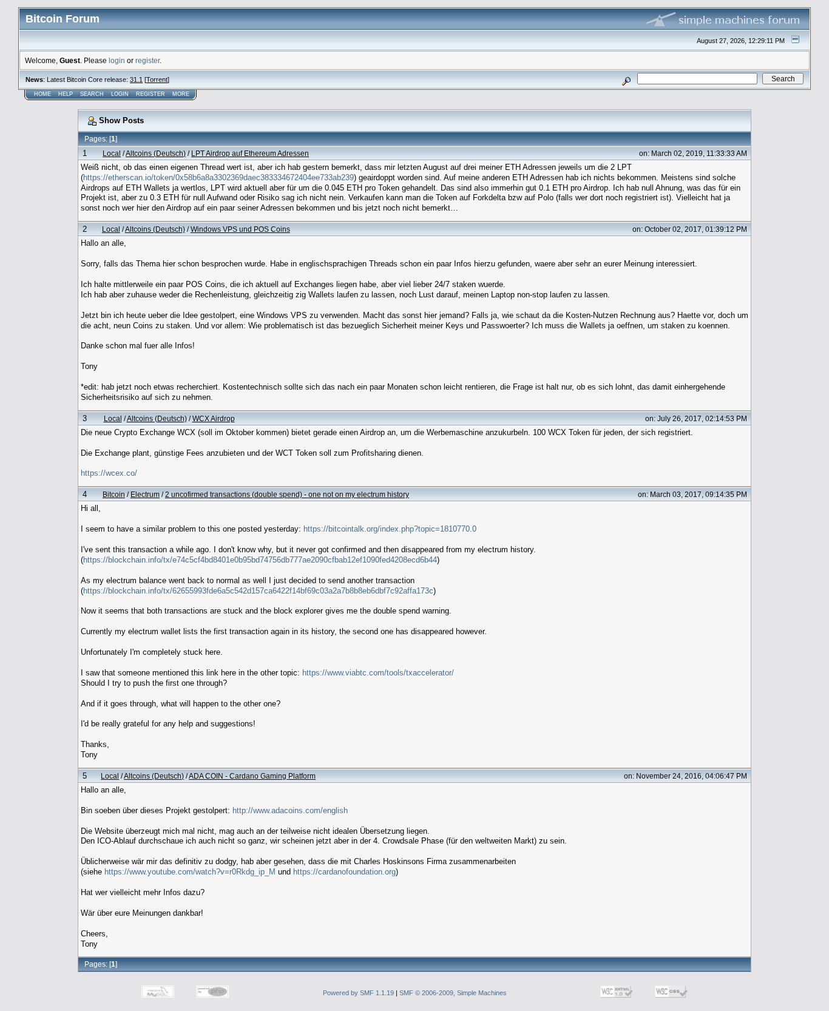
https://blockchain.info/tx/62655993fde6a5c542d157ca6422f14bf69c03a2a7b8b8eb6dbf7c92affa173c (258, 590)
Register (150, 94)
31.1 (136, 79)
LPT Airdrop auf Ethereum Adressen (250, 153)
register (147, 60)
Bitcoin (114, 494)
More (180, 94)
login (117, 60)
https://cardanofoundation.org (344, 871)
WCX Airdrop (213, 418)
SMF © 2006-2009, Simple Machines (453, 992)
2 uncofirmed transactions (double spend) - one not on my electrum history (287, 494)
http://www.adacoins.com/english (290, 810)
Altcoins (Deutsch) (156, 153)
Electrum (145, 494)
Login (120, 94)
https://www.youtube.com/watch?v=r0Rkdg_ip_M (190, 871)
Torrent (156, 79)
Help (65, 94)
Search (92, 94)
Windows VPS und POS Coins (240, 229)
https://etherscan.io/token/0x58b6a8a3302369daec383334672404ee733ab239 (218, 177)
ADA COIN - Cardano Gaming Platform (252, 776)
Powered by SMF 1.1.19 (358, 992)
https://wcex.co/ (109, 473)
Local (112, 153)
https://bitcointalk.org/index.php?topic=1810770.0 (389, 528)
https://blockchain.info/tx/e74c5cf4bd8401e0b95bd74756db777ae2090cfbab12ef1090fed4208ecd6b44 (260, 559)
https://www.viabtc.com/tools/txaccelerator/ (378, 672)
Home (42, 94)
